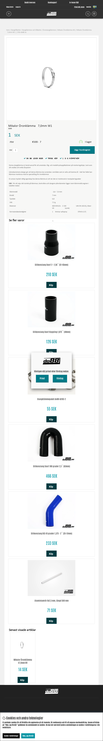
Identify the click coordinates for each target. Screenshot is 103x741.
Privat (42, 378)
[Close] (72, 352)
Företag (60, 378)
